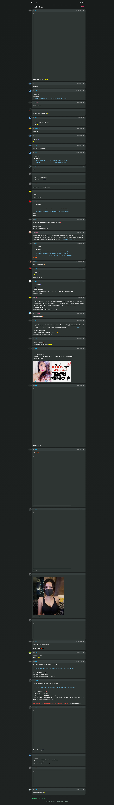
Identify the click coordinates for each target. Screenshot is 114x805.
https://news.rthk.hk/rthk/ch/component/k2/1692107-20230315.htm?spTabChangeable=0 (53, 668)
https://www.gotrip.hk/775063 (68, 239)
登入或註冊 (82, 2)
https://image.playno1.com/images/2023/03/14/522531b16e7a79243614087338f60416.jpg (53, 255)
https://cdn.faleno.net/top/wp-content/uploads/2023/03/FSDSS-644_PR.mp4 (50, 162)
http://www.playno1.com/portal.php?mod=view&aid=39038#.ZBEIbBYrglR (50, 98)
